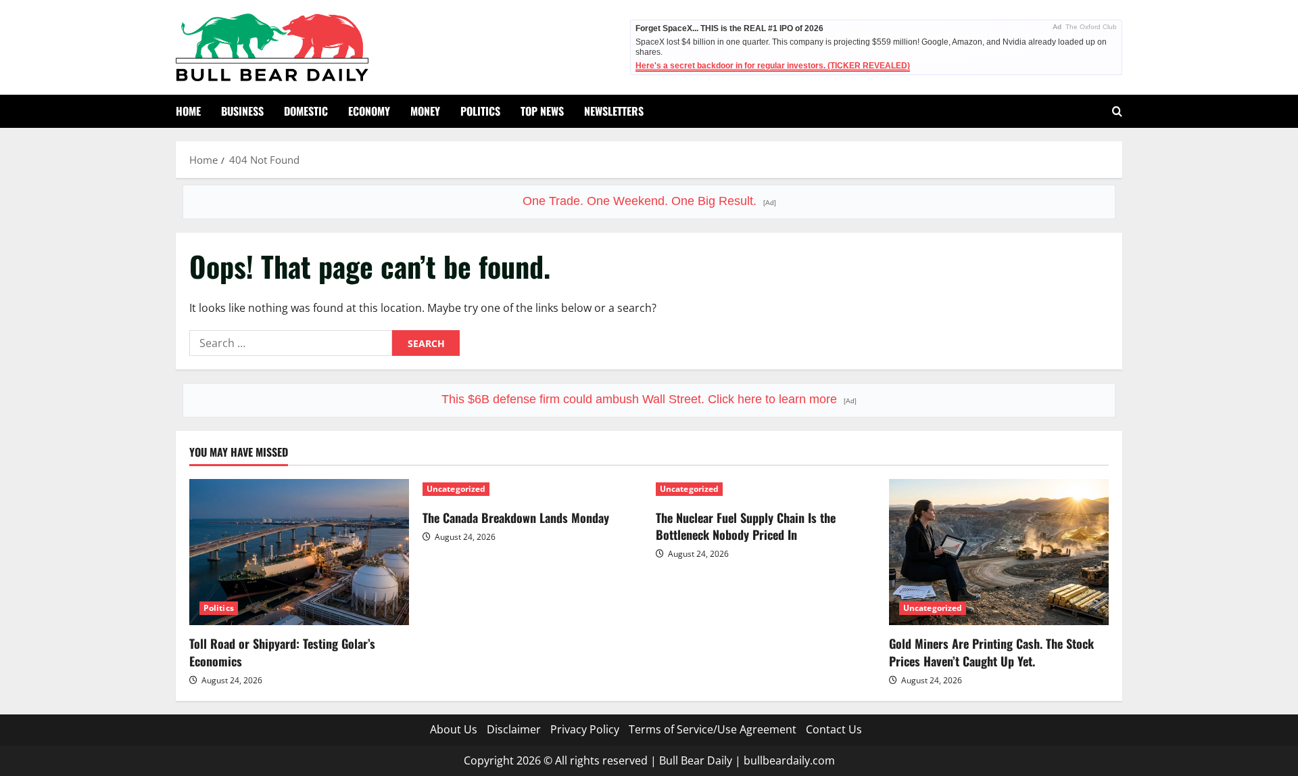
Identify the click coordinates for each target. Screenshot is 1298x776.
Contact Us (834, 729)
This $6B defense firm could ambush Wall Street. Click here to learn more (649, 399)
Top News (542, 111)
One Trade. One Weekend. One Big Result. (649, 201)
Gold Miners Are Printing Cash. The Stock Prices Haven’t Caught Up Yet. (991, 652)
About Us (453, 729)
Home (188, 111)
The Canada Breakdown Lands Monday (516, 517)
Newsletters (614, 111)
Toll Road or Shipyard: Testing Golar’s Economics (282, 652)
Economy (369, 111)
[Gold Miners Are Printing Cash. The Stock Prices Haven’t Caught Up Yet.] (999, 552)
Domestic (306, 111)
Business (242, 111)
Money (425, 111)
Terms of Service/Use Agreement (712, 729)
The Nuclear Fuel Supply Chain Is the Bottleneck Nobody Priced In (746, 526)
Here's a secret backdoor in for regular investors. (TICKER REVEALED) (772, 65)
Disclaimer (514, 729)
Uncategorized (456, 489)
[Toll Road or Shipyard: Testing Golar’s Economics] (299, 552)
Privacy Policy (584, 729)
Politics (480, 111)
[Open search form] (1117, 111)
